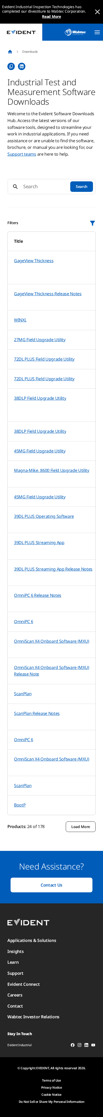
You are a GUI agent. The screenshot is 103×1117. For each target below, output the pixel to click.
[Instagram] (79, 1046)
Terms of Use (51, 1080)
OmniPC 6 (23, 621)
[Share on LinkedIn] (21, 66)
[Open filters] (92, 223)
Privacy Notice (51, 1087)
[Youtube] (93, 1046)
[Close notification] (97, 12)
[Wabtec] (75, 32)
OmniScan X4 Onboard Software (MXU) (51, 641)
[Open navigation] (97, 32)
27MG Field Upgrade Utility (39, 340)
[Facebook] (72, 1046)
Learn (12, 962)
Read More (51, 16)
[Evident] (21, 32)
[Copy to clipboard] (11, 66)
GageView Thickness (33, 261)
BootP (20, 805)
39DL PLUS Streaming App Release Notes (53, 569)
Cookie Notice (51, 1094)
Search (81, 186)
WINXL (20, 320)
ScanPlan (22, 694)
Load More (80, 826)
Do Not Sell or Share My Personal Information (52, 1101)
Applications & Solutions (31, 940)
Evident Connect (23, 984)
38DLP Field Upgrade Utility (40, 398)
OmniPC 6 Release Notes (37, 595)
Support (15, 973)
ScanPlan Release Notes (37, 713)
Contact (15, 1006)
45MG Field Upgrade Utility (39, 451)
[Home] (10, 51)
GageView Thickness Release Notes (48, 294)
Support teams (21, 154)
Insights (15, 951)
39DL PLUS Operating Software (44, 516)
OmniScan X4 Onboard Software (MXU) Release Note (51, 671)
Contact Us (51, 885)
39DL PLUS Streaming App (39, 542)
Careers (14, 995)
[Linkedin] (86, 1046)
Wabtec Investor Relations (33, 1017)
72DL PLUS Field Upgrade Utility (44, 359)
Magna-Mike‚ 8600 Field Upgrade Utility (51, 470)
